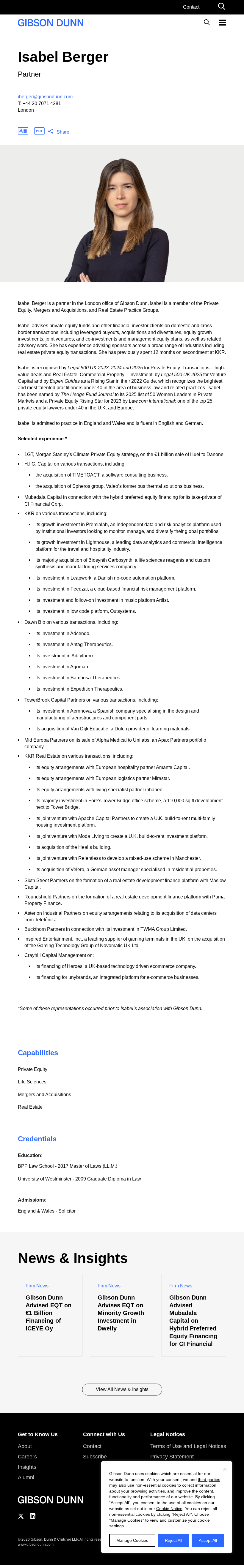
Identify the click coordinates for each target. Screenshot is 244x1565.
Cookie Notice (169, 1508)
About (25, 1446)
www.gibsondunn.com (36, 1544)
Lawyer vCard (23, 130)
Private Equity (32, 1069)
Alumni (26, 1477)
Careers (27, 1457)
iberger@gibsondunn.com (45, 96)
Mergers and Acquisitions (44, 1094)
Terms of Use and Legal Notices (188, 1446)
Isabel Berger (63, 57)
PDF (39, 130)
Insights (27, 1467)
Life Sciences (32, 1081)
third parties (209, 1479)
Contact (191, 7)
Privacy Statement (172, 1457)
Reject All (173, 1540)
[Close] (225, 1469)
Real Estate (30, 1107)
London (26, 110)
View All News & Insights (122, 1389)
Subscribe (95, 1457)
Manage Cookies (132, 1540)
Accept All (208, 1540)
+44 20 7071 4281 (42, 103)
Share (63, 131)
